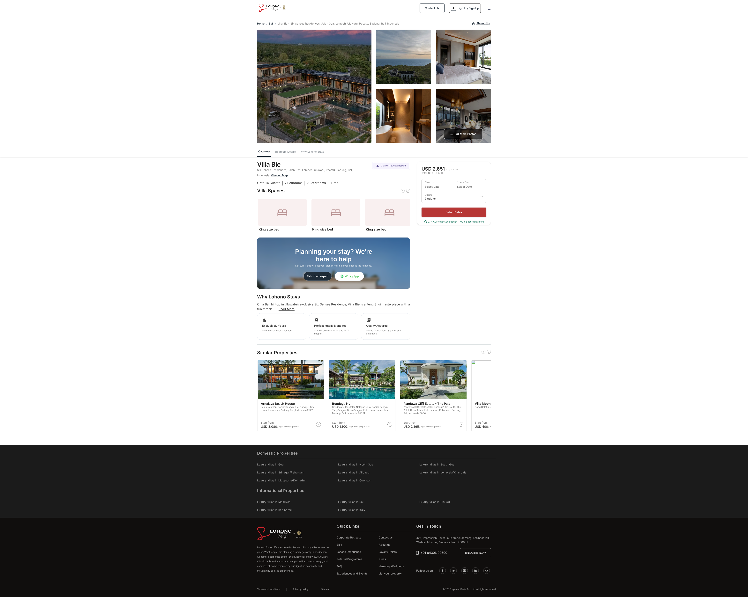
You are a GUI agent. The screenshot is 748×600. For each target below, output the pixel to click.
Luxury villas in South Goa (437, 464)
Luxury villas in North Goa (355, 464)
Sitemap (325, 589)
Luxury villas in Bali (351, 501)
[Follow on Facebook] (443, 570)
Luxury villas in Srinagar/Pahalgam (280, 472)
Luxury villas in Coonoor (354, 480)
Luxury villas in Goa (270, 464)
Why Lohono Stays (312, 151)
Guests (428, 194)
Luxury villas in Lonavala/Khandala (443, 472)
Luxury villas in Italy (351, 509)
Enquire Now (475, 552)
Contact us (386, 537)
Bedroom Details (285, 151)
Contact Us (432, 8)
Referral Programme (349, 559)
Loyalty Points (388, 551)
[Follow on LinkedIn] (476, 570)
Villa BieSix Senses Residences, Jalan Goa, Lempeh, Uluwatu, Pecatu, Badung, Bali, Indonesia (339, 23)
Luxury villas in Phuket (434, 501)
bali (271, 23)
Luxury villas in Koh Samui (274, 509)
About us (384, 544)
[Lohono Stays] (272, 12)
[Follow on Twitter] (454, 570)
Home (261, 23)
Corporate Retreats (349, 537)
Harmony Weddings (391, 566)
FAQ (339, 566)
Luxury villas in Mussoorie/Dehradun (281, 480)
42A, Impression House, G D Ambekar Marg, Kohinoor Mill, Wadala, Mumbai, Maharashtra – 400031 (453, 540)
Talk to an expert (317, 276)
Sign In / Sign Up (468, 8)
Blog (339, 544)
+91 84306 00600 (434, 553)
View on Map (279, 175)
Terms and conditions (268, 589)
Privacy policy (301, 589)
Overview (264, 152)
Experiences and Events (352, 573)
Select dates (454, 212)
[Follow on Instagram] (465, 570)
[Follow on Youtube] (487, 570)
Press (382, 559)
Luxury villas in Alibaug (354, 472)
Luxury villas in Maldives (273, 501)
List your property (390, 573)
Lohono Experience (349, 551)
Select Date (432, 186)
